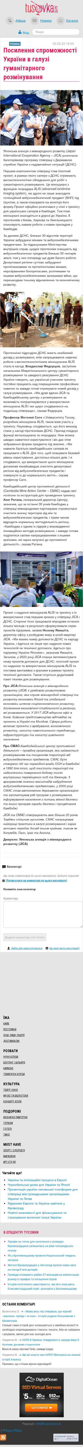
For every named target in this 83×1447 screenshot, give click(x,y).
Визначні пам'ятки (15, 1117)
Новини (46, 20)
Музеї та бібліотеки (15, 1095)
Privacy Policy (12, 1430)
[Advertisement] (41, 983)
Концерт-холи (12, 1101)
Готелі (7, 1128)
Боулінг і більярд (14, 1062)
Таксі (6, 1134)
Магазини (9, 1156)
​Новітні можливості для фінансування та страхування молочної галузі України (37, 1214)
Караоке (8, 1068)
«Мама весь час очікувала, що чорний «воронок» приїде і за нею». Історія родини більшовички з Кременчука (38, 1315)
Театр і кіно (10, 1089)
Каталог (72, 20)
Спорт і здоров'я (14, 1150)
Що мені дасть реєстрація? (64, 948)
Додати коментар (25, 937)
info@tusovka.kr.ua (48, 1423)
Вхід (26, 32)
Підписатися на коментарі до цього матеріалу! (36, 880)
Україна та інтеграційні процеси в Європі (37, 1180)
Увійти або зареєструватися (26, 948)
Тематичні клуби (14, 1074)
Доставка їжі (11, 1041)
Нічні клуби (10, 1056)
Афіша (20, 20)
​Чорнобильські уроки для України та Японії (39, 1184)
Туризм (8, 1123)
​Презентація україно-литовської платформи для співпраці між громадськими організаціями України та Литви (43, 1194)
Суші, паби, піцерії (14, 1035)
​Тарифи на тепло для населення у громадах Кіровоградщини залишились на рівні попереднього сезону (40, 1245)
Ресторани (9, 1029)
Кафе (6, 1023)
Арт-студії (9, 1162)
